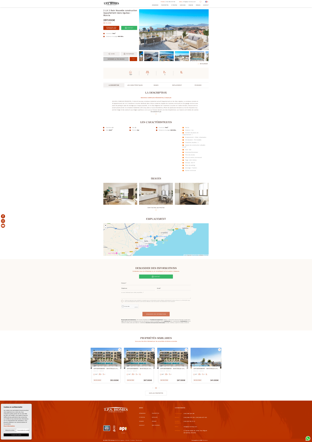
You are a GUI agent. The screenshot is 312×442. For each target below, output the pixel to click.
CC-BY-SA (206, 255)
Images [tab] (156, 85)
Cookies (132, 440)
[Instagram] (3, 221)
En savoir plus (156, 111)
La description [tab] (114, 85)
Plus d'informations (9, 426)
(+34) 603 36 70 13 (189, 421)
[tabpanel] (106, 366)
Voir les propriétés (156, 393)
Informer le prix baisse (116, 59)
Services (182, 5)
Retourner (204, 64)
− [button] (105, 228)
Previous (140, 29)
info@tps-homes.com (187, 1)
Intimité (127, 440)
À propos (174, 5)
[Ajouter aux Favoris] (133, 59)
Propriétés (164, 5)
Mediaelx (205, 440)
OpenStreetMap (195, 255)
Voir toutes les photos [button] (156, 207)
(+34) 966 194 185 (168, 1)
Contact (206, 5)
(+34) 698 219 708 (189, 417)
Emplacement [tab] (177, 85)
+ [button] (105, 225)
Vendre (190, 5)
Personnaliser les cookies (23, 430)
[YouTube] (3, 226)
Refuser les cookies (9, 430)
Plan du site (139, 440)
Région (198, 5)
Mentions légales (119, 440)
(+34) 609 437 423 (201, 417)
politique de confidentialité (181, 300)
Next (207, 29)
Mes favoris (156, 425)
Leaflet (185, 255)
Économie (198, 85)
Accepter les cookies (16, 435)
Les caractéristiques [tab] (135, 85)
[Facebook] (3, 216)
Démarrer (155, 5)
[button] (111, 54)
